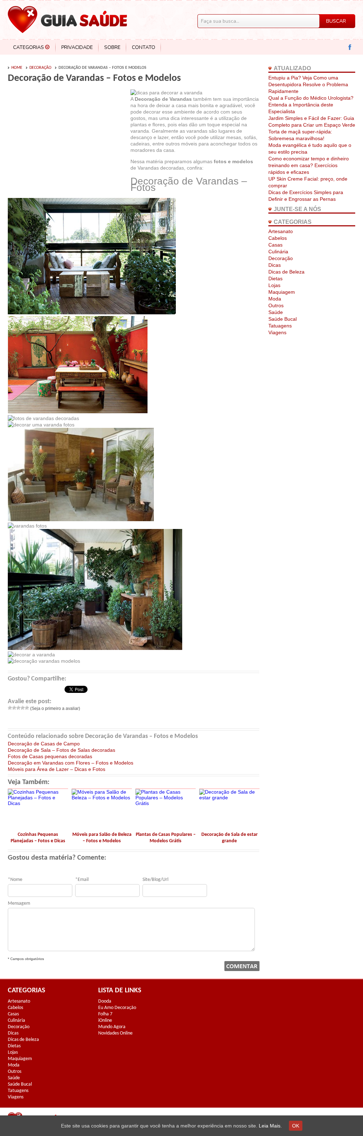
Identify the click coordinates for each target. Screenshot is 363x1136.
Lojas (274, 285)
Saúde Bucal (282, 319)
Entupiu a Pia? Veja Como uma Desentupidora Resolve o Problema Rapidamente (308, 84)
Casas (275, 245)
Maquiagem (281, 292)
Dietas (275, 278)
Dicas (274, 265)
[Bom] (23, 708)
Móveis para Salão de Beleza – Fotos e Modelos (102, 838)
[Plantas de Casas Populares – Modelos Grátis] (165, 803)
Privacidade (77, 47)
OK (295, 1126)
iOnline (105, 1020)
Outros (276, 305)
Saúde (275, 312)
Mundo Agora (111, 1027)
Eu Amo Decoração (117, 1007)
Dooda (104, 1001)
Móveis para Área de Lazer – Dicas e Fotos (56, 769)
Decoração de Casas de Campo (44, 743)
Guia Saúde (67, 19)
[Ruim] (14, 708)
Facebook (350, 47)
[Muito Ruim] (10, 708)
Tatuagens (280, 326)
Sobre (112, 47)
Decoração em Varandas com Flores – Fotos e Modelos (70, 763)
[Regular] (18, 708)
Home (16, 68)
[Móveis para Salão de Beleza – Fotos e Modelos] (102, 797)
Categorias (28, 47)
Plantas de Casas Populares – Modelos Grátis (166, 838)
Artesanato (280, 231)
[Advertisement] (67, 142)
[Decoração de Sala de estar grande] (229, 797)
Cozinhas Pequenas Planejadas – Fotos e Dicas (38, 838)
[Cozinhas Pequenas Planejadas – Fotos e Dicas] (38, 803)
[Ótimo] (27, 708)
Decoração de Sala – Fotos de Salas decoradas (61, 750)
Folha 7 (105, 1014)
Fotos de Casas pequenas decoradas (50, 756)
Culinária (278, 251)
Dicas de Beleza (286, 272)
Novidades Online (115, 1033)
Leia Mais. (270, 1126)
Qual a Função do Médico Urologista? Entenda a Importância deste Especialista (310, 104)
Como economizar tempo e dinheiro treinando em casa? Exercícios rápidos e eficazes (308, 165)
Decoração (40, 68)
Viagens (277, 332)
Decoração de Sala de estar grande (229, 838)
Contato (143, 47)
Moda (274, 299)
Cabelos (277, 238)
